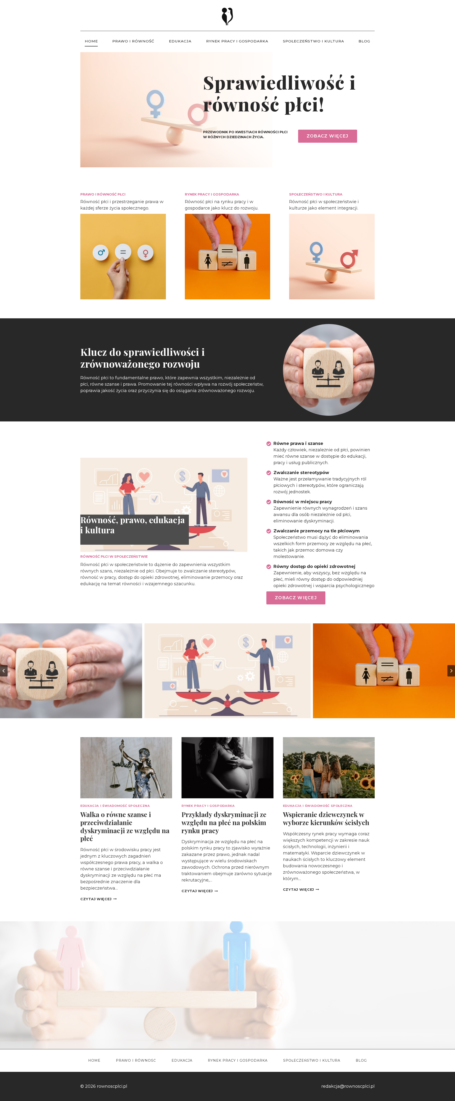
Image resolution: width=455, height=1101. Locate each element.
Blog (364, 41)
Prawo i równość (133, 41)
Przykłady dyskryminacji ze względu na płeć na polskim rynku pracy (224, 822)
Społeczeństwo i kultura (313, 41)
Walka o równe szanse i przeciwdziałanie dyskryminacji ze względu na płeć (124, 826)
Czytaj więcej (98, 899)
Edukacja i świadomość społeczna (115, 806)
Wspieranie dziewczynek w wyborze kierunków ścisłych (326, 818)
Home (91, 41)
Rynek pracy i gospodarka (237, 41)
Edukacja (180, 41)
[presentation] (126, 767)
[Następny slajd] (451, 670)
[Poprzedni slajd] (4, 670)
